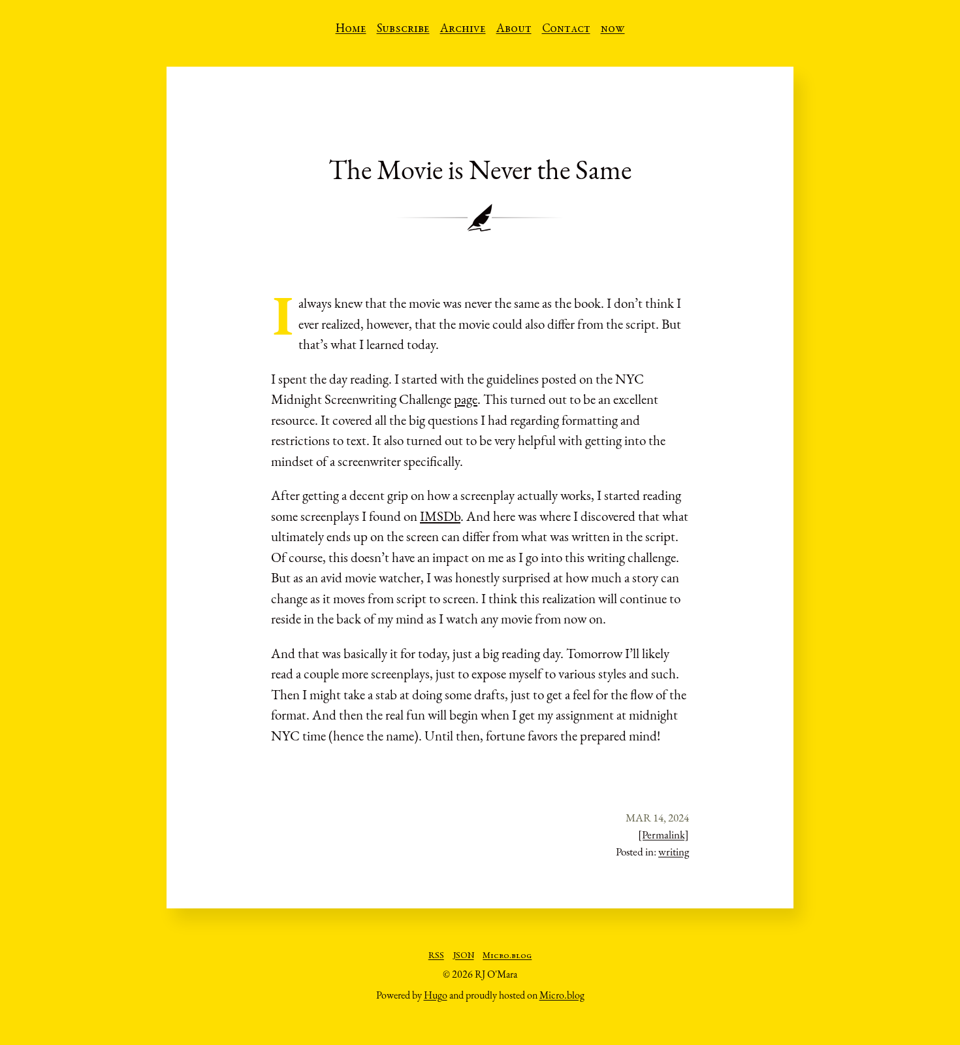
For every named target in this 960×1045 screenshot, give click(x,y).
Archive (463, 29)
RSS (436, 956)
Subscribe (403, 29)
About (514, 29)
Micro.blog (507, 956)
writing (673, 851)
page (465, 399)
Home (351, 29)
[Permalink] (663, 834)
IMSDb (440, 516)
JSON (463, 956)
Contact (566, 29)
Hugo (435, 995)
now (613, 29)
